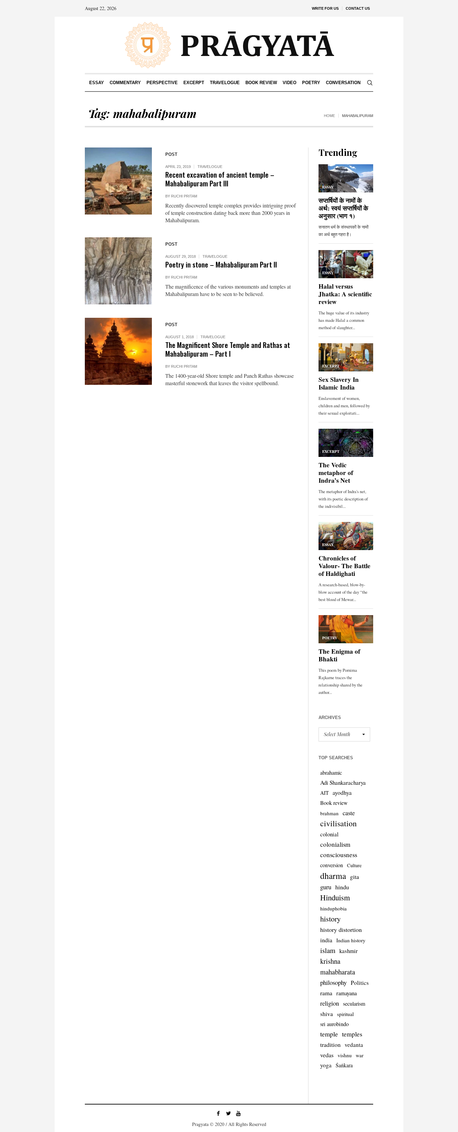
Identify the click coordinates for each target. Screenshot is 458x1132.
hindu (342, 887)
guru (325, 887)
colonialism (335, 844)
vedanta (354, 1045)
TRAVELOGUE (209, 167)
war (359, 1055)
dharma (333, 876)
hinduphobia (333, 908)
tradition (330, 1044)
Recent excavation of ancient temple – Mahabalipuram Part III (219, 178)
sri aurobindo (334, 1024)
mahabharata (337, 971)
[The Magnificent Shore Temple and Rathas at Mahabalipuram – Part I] (118, 351)
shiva (326, 1014)
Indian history (350, 940)
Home (329, 116)
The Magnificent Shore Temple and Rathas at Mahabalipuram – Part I (227, 349)
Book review (334, 802)
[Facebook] (218, 1113)
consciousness (338, 854)
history (330, 918)
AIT (324, 792)
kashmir (348, 951)
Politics (360, 983)
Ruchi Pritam (184, 196)
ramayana (346, 993)
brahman (329, 813)
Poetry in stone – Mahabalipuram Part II (221, 264)
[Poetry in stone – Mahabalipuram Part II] (118, 270)
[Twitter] (228, 1113)
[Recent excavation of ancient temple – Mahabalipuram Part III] (118, 181)
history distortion (341, 930)
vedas (327, 1055)
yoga (326, 1065)
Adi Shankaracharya (343, 782)
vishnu (345, 1055)
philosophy (333, 982)
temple (329, 1033)
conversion (331, 865)
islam (327, 950)
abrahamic (331, 772)
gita (354, 877)
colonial (329, 834)
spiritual (345, 1014)
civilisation (338, 823)
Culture (354, 865)
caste (349, 813)
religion (329, 1003)
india (326, 940)
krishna (330, 961)
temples (352, 1034)
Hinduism (335, 897)
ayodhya (342, 792)
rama (326, 993)
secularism (354, 1003)
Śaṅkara (344, 1065)
